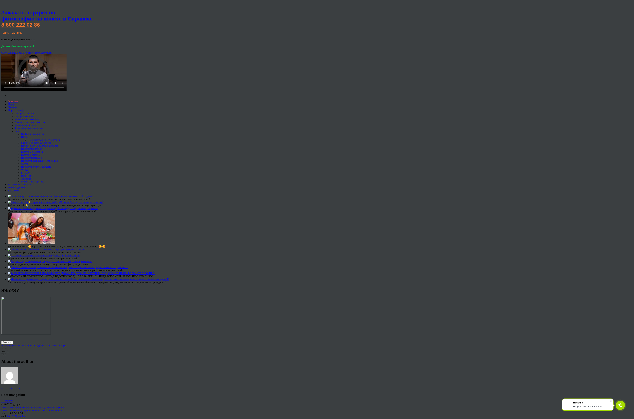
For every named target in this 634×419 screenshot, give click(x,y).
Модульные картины (33, 181)
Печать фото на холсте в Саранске (40, 145)
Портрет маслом (24, 116)
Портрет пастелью (31, 157)
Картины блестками (26, 125)
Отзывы (12, 107)
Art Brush (26, 178)
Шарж (24, 137)
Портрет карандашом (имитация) (39, 160)
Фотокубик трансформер (29, 128)
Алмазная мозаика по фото (30, 122)
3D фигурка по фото (19, 184)
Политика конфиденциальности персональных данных (32, 410)
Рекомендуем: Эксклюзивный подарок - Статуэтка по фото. (35, 345)
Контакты (13, 190)
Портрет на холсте (25, 113)
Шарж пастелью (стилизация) (44, 140)
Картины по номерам (27, 119)
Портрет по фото (17, 110)
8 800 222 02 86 (20, 25)
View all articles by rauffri (11, 389)
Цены (11, 104)
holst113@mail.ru (16, 416)
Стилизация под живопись (36, 142)
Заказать (7, 342)
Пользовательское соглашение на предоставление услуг (32, 407)
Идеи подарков (16, 187)
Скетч (24, 163)
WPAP (24, 169)
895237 (7, 401)
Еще (17, 131)
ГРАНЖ (25, 172)
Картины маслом (30, 154)
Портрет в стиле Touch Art (36, 166)
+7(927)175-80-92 (11, 33)
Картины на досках (32, 151)
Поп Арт (26, 175)
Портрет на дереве (31, 148)
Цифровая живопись (32, 134)
